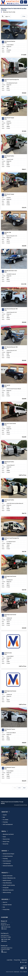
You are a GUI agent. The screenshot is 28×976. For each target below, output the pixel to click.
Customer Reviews (7, 904)
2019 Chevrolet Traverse (9, 729)
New (4, 817)
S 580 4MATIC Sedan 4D (11, 274)
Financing (5, 822)
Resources (5, 899)
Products (5, 872)
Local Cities (9, 960)
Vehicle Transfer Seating (9, 885)
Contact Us (24, 960)
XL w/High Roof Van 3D (11, 541)
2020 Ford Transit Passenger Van (11, 538)
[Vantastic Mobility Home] (1, 12)
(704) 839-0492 (6, 927)
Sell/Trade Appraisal (8, 824)
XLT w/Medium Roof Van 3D (12, 83)
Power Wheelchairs (7, 882)
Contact (5, 929)
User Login (24, 962)
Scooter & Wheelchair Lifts (9, 878)
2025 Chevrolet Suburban (9, 41)
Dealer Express (16, 971)
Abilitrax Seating (7, 892)
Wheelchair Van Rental (8, 834)
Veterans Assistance (8, 865)
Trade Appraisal (7, 863)
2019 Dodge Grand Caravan (10, 691)
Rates (4, 836)
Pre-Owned (5, 819)
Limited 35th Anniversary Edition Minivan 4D (15, 503)
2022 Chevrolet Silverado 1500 (10, 308)
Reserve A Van (6, 839)
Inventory (5, 812)
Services (4, 850)
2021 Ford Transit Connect (10, 423)
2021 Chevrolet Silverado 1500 (10, 347)
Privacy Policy (6, 909)
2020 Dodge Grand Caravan (10, 576)
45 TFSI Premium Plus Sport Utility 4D (14, 388)
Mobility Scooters (7, 880)
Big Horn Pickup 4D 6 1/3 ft (12, 235)
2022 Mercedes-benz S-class (10, 270)
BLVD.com (25, 971)
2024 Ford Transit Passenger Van (11, 79)
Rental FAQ (5, 844)
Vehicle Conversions (7, 875)
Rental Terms (6, 841)
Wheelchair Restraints (8, 890)
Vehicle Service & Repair (8, 853)
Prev (15, 787)
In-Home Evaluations (8, 856)
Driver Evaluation (7, 861)
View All (4, 815)
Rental (4, 831)
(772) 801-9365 (6, 939)
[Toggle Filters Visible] (2, 16)
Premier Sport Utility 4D (11, 732)
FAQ (4, 907)
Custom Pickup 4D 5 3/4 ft (12, 312)
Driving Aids (6, 887)
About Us (5, 902)
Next (24, 787)
